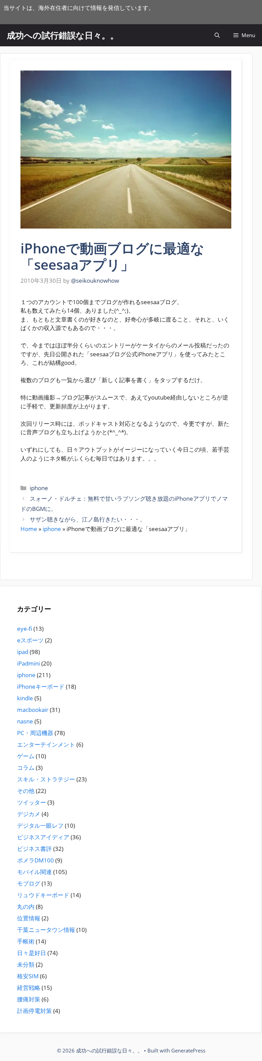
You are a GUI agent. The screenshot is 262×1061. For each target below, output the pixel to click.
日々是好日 (31, 953)
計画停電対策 (34, 1011)
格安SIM (28, 976)
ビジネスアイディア (43, 837)
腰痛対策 (28, 999)
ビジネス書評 (34, 849)
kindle (25, 698)
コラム (25, 767)
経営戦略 (28, 988)
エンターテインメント (46, 744)
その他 (25, 791)
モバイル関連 (34, 872)
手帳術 (25, 941)
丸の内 (25, 906)
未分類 (25, 964)
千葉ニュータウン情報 (46, 930)
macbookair (32, 710)
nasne (25, 721)
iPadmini (28, 663)
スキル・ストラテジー (46, 779)
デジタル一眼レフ (40, 825)
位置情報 (28, 918)
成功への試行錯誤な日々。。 (63, 35)
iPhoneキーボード (40, 686)
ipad (22, 652)
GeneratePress (188, 1050)
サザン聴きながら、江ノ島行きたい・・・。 (88, 519)
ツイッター (31, 802)
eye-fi (24, 629)
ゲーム (25, 756)
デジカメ (28, 814)
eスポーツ (30, 640)
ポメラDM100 (35, 860)
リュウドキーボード (43, 895)
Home (28, 529)
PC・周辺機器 (35, 733)
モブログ (28, 883)
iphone (39, 488)
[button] (217, 35)
